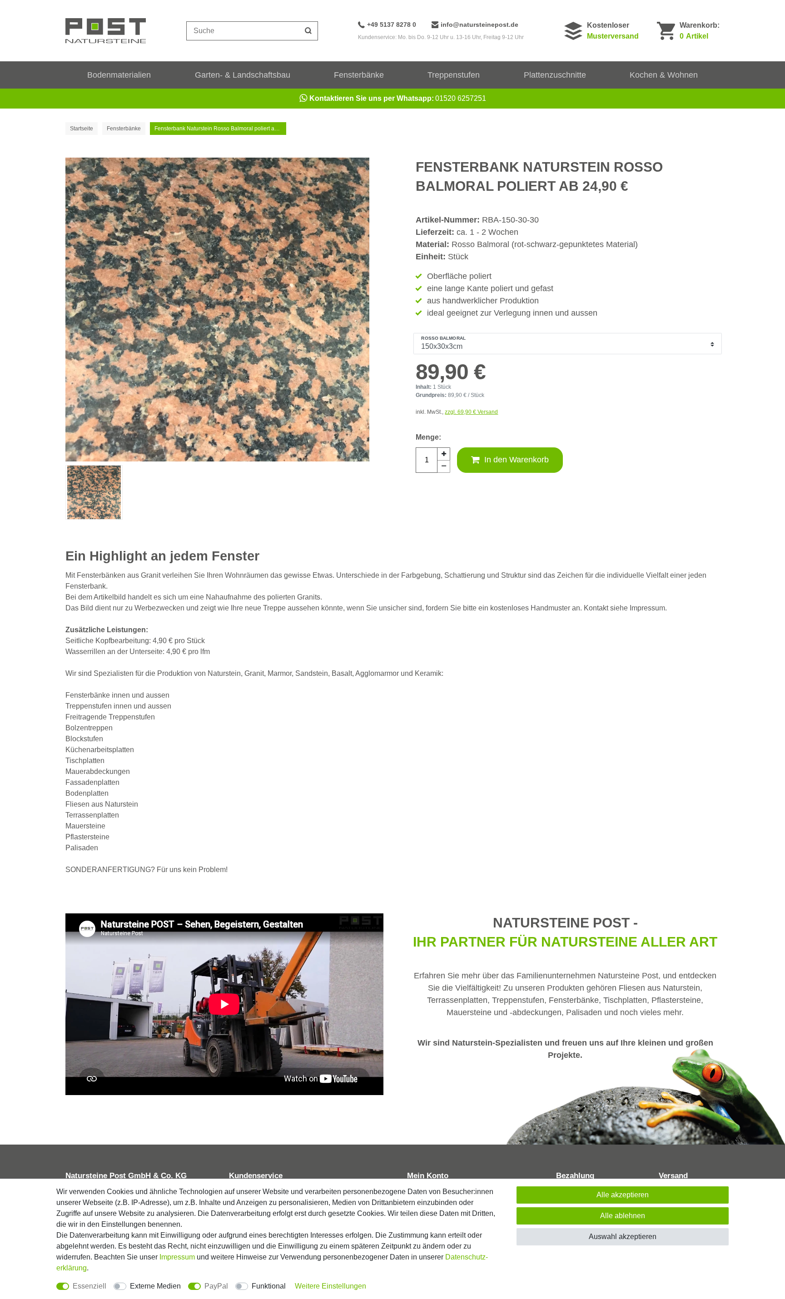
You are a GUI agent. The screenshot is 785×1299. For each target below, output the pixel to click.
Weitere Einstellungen (330, 1286)
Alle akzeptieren (622, 1195)
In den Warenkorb (516, 459)
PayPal (216, 1286)
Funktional (269, 1286)
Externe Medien (155, 1286)
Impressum (177, 1257)
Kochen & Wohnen (664, 74)
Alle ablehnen (622, 1216)
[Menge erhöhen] (443, 453)
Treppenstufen (453, 74)
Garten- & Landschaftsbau (242, 74)
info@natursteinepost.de (479, 24)
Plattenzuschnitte (555, 74)
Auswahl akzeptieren (622, 1236)
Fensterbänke (359, 74)
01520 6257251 (397, 98)
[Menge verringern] (443, 466)
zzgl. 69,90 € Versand (471, 412)
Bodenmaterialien (119, 74)
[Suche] (308, 31)
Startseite (81, 128)
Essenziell (89, 1286)
